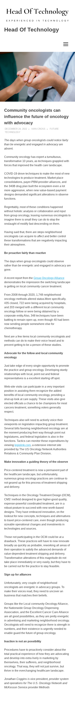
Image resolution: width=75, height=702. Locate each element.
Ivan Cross (38, 129)
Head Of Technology (31, 29)
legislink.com (22, 445)
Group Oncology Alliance (48, 278)
